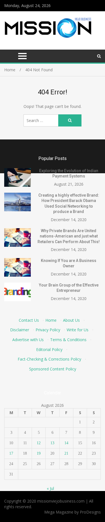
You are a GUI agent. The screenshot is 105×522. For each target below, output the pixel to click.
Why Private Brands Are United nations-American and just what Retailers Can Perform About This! (69, 236)
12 (39, 443)
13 (52, 443)
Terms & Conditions (68, 339)
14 (66, 443)
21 (66, 453)
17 (11, 453)
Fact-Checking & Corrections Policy (49, 359)
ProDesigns (90, 512)
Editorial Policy (49, 349)
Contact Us (29, 320)
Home (51, 320)
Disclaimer (19, 329)
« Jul (50, 488)
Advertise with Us (28, 339)
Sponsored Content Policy (52, 369)
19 (39, 453)
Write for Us (77, 329)
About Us (71, 320)
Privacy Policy (48, 329)
